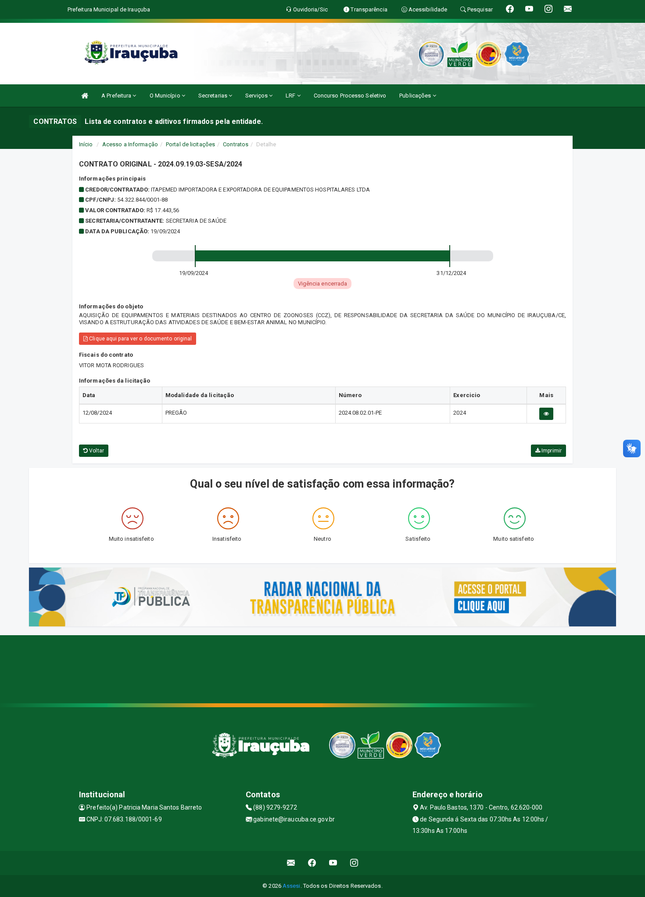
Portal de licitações (190, 144)
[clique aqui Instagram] (354, 863)
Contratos (235, 144)
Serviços (257, 95)
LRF (291, 95)
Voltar (96, 451)
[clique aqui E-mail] (291, 863)
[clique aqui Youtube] (333, 863)
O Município (166, 95)
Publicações (415, 95)
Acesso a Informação (130, 144)
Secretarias (213, 95)
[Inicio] (85, 95)
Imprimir (551, 451)
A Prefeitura (117, 95)
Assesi (292, 886)
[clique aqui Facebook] (312, 863)
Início (86, 144)
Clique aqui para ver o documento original (140, 339)
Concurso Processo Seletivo (350, 95)
